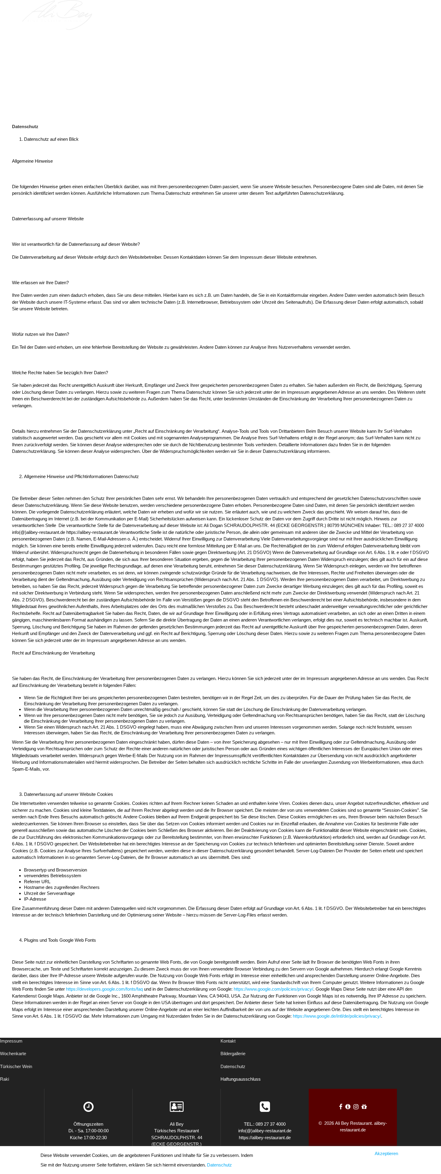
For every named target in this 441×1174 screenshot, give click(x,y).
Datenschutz (232, 1066)
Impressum (11, 1040)
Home (287, 15)
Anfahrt (401, 15)
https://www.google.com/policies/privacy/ (273, 989)
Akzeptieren (386, 1153)
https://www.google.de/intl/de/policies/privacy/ (337, 1016)
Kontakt (228, 1040)
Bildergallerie (232, 1053)
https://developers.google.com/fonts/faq (104, 989)
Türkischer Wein (16, 1066)
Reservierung (327, 15)
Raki (4, 1079)
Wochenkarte (13, 1053)
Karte (369, 15)
